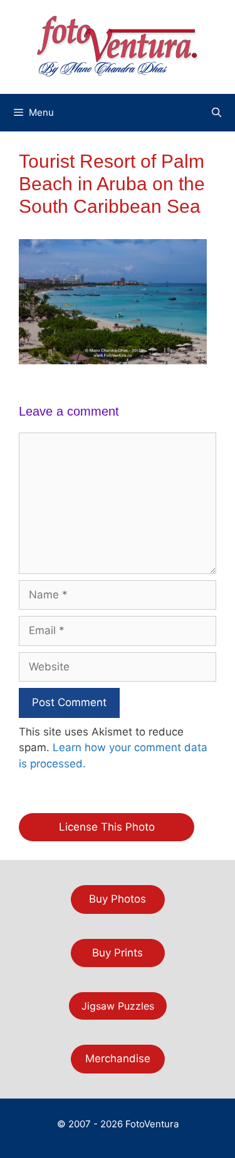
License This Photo (107, 827)
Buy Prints (117, 952)
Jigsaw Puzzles (117, 1006)
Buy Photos (117, 899)
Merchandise (117, 1058)
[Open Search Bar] (216, 112)
